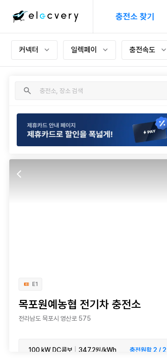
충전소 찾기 (135, 16)
